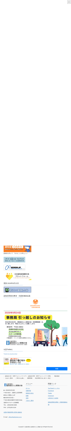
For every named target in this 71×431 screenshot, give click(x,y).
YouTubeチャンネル (54, 388)
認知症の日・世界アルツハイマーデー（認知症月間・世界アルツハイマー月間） (28, 376)
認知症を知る (30, 393)
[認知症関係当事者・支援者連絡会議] (35, 303)
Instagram (51, 395)
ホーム (28, 388)
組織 (27, 395)
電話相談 (56, 376)
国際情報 (29, 378)
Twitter (50, 393)
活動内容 (28, 390)
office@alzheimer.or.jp (15, 417)
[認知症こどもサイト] (17, 247)
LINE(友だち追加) (53, 398)
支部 (27, 398)
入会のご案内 (9, 378)
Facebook (51, 390)
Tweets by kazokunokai (10, 354)
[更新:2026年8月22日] (17, 289)
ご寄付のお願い (19, 378)
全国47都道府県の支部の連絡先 (13, 412)
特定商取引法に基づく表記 (43, 378)
